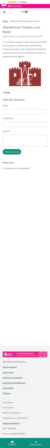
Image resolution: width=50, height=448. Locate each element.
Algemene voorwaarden (13, 377)
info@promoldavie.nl (11, 423)
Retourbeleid (8, 388)
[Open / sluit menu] (4, 12)
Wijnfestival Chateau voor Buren (25, 21)
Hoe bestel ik (8, 372)
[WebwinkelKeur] (25, 354)
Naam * (6, 105)
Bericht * (7, 131)
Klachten (6, 393)
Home (5, 21)
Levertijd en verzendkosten (14, 383)
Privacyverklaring (10, 367)
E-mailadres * (9, 118)
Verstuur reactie (12, 152)
